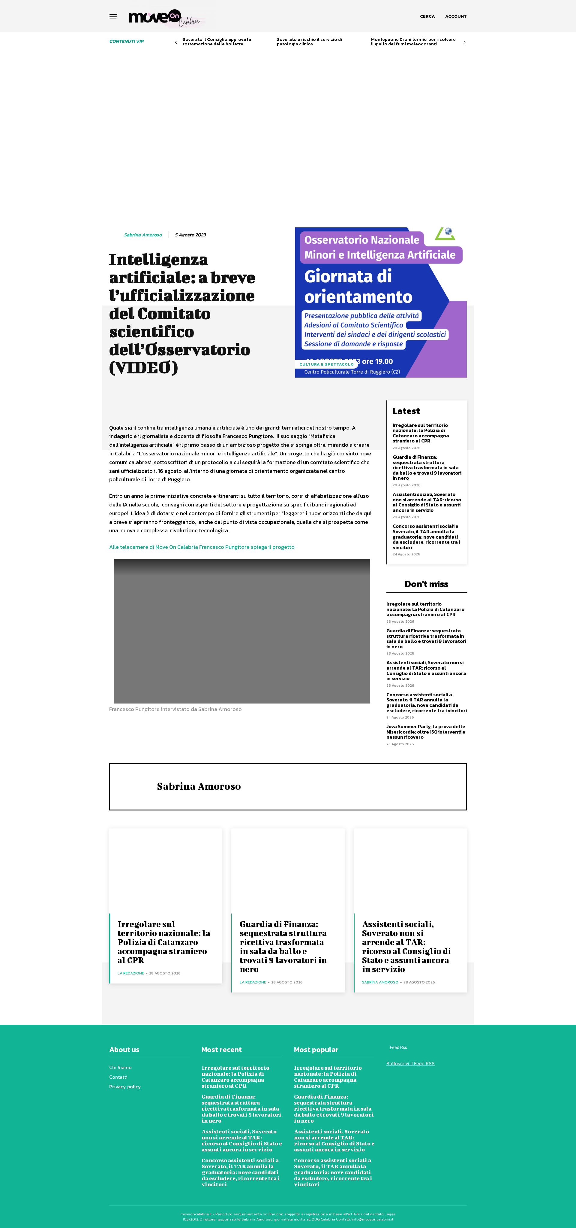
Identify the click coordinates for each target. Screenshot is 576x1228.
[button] (427, 16)
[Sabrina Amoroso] (116, 235)
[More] (275, 406)
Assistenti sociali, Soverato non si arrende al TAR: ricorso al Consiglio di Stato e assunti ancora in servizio (427, 502)
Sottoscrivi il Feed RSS (410, 1063)
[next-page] (464, 42)
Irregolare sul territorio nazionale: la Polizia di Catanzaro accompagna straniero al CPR (421, 433)
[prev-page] (176, 42)
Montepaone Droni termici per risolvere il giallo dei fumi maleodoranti (413, 41)
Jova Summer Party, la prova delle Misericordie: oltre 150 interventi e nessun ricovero (425, 731)
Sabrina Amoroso (143, 235)
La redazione (131, 973)
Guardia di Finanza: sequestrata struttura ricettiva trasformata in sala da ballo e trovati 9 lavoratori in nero (427, 467)
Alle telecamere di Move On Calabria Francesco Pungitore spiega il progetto (202, 547)
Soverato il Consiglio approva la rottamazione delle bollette (217, 41)
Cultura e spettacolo (326, 364)
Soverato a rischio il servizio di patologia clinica (309, 41)
